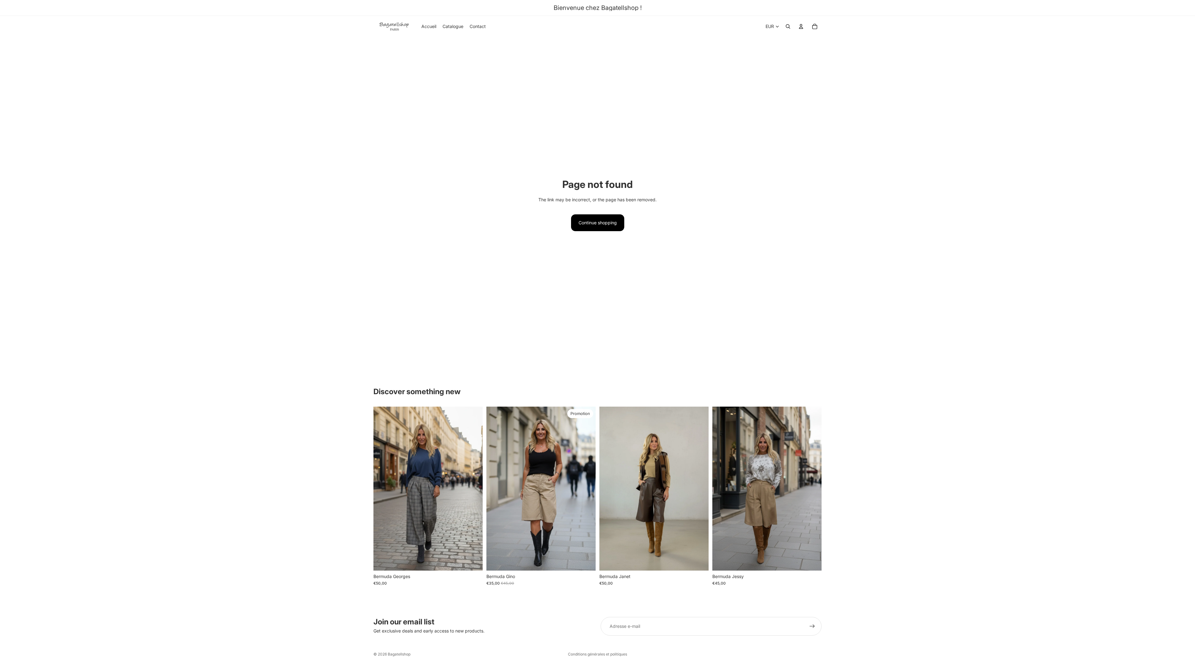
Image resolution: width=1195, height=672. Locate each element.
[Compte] (801, 26)
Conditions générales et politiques (597, 654)
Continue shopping (598, 222)
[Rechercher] (788, 26)
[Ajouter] (473, 561)
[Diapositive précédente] (382, 489)
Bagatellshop (399, 654)
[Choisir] (699, 561)
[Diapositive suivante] (473, 489)
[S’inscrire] (812, 626)
